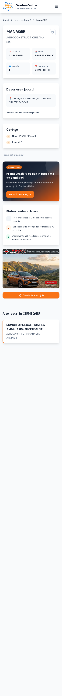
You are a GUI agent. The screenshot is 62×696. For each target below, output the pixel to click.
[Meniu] (56, 6)
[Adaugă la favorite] (53, 32)
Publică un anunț (18, 194)
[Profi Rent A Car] (31, 268)
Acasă (6, 20)
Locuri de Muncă (22, 20)
